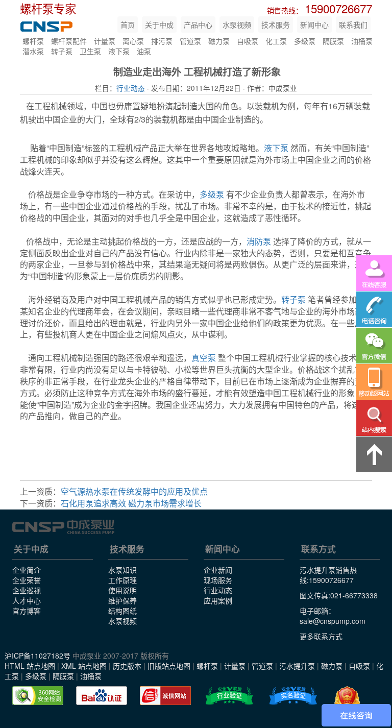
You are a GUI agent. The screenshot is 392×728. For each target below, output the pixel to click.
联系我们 (353, 24)
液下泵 (119, 51)
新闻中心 (314, 24)
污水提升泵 (297, 666)
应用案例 (218, 600)
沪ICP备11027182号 (37, 655)
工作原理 (122, 580)
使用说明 (122, 590)
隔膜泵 (333, 41)
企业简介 (26, 570)
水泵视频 (237, 24)
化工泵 (276, 41)
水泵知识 (122, 570)
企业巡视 (26, 590)
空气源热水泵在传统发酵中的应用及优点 (134, 491)
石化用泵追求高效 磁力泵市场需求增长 (131, 503)
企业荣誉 (26, 580)
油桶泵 (362, 41)
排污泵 (162, 41)
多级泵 (304, 41)
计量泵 (104, 41)
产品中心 (198, 24)
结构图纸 (122, 610)
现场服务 (218, 580)
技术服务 (275, 24)
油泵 (144, 51)
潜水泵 (33, 51)
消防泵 (259, 241)
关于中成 (159, 24)
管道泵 (190, 41)
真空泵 (203, 357)
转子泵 (61, 51)
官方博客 (26, 610)
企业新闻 (218, 570)
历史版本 (127, 666)
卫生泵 (90, 51)
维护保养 (122, 600)
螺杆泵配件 (69, 41)
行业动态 (130, 88)
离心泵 (133, 41)
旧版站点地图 (169, 666)
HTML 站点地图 (30, 666)
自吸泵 (247, 41)
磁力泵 (219, 41)
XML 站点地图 (84, 666)
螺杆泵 (33, 41)
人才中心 (26, 600)
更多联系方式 (321, 636)
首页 (127, 24)
